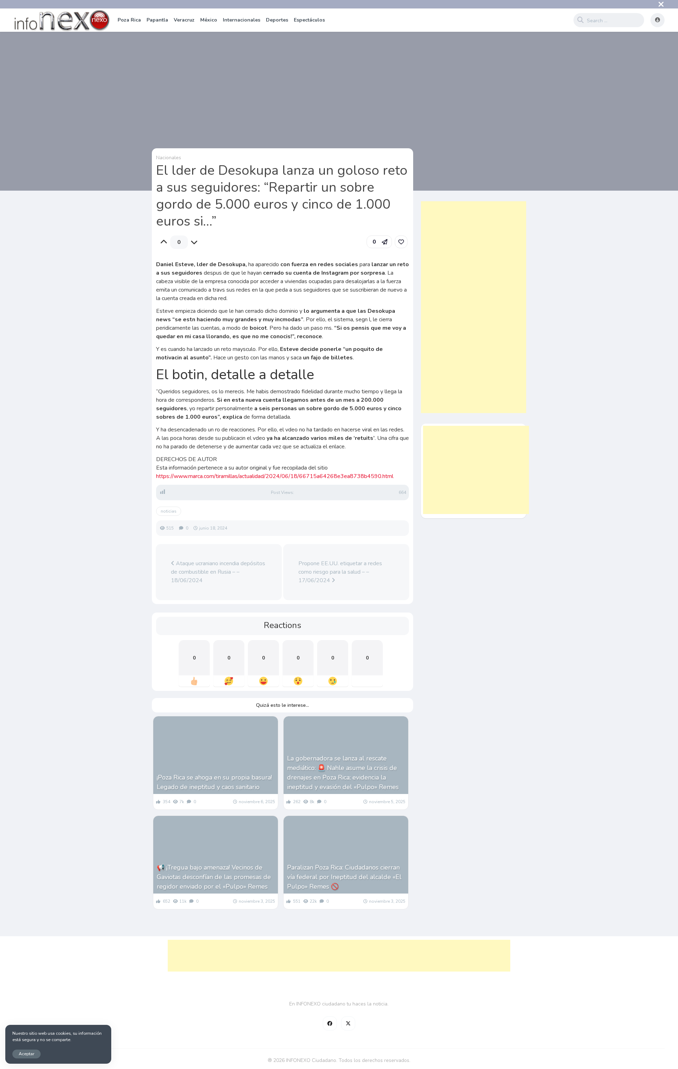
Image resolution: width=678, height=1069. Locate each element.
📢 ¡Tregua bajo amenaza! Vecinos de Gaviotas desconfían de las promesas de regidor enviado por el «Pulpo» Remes (214, 877)
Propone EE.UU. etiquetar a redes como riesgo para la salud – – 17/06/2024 (340, 572)
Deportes (277, 20)
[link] (401, 241)
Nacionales (168, 157)
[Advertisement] (473, 307)
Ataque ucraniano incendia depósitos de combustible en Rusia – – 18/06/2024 (218, 572)
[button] (379, 241)
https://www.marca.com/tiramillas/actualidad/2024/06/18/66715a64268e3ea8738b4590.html (274, 476)
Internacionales (241, 20)
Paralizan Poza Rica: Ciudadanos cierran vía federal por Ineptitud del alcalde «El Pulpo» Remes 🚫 (344, 877)
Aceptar (26, 1054)
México (208, 20)
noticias (169, 511)
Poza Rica (129, 20)
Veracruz (184, 20)
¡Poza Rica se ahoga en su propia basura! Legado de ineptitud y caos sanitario (214, 782)
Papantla (157, 20)
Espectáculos (309, 20)
